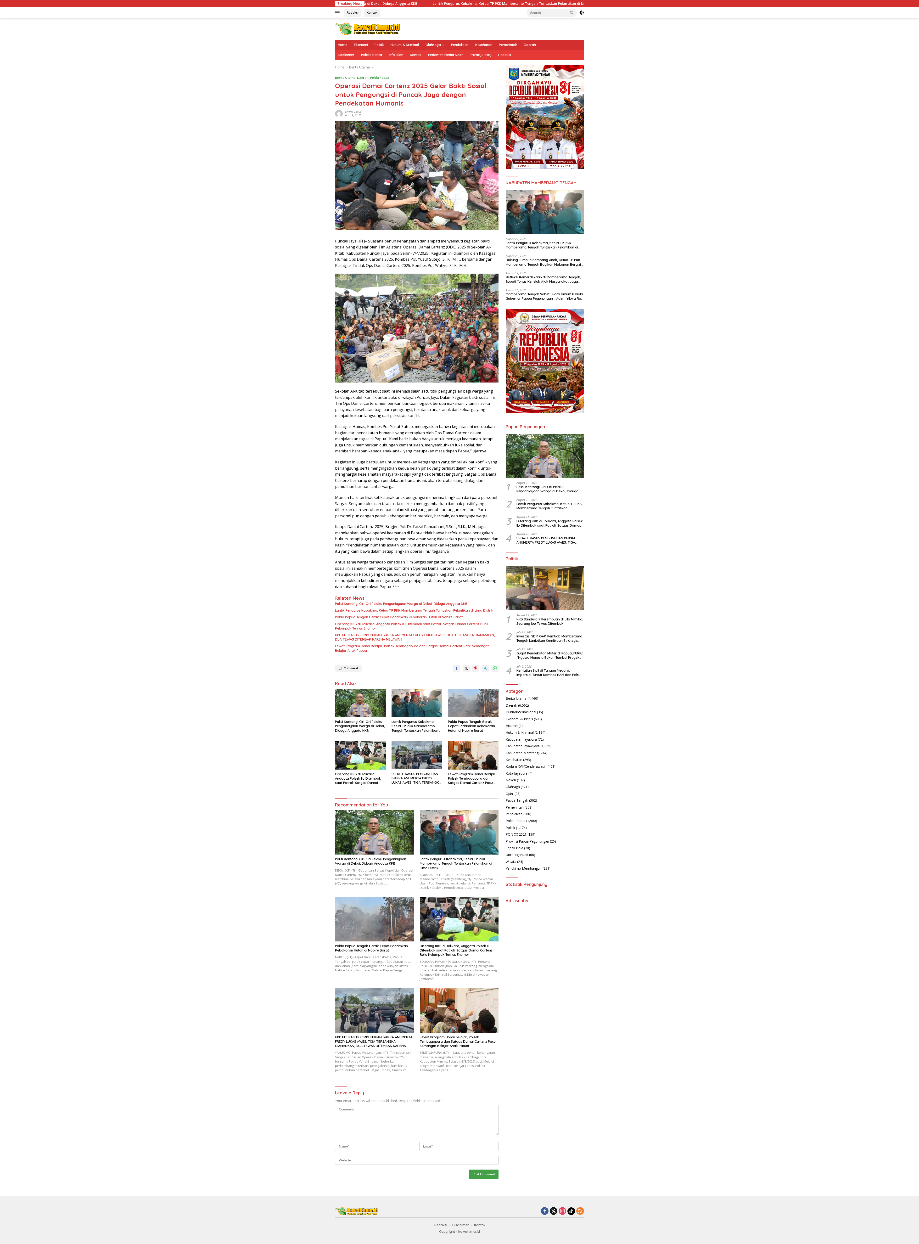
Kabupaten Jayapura (521, 739)
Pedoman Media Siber (445, 55)
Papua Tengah (517, 800)
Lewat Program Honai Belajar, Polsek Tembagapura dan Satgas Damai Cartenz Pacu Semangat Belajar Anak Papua (412, 648)
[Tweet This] (466, 668)
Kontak (372, 12)
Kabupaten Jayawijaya (523, 746)
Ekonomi (361, 45)
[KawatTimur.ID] (367, 28)
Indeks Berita (371, 55)
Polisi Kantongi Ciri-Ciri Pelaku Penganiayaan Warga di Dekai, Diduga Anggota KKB (401, 604)
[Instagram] (562, 1211)
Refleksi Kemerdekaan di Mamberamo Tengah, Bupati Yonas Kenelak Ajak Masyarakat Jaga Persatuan (543, 279)
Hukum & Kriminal (405, 45)
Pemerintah (508, 45)
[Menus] (338, 13)
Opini (510, 793)
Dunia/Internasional (521, 712)
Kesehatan (483, 45)
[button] (572, 12)
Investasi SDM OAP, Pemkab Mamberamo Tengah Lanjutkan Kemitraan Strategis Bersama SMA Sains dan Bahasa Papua (549, 638)
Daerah (530, 45)
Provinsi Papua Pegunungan (527, 841)
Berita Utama (345, 77)
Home (342, 45)
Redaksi (353, 12)
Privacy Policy (481, 55)
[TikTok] (571, 1211)
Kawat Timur (353, 112)
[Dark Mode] (581, 13)
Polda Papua (379, 77)
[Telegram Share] (485, 668)
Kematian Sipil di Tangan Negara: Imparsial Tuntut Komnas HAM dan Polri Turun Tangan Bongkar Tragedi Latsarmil (549, 672)
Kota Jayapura (516, 773)
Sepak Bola (514, 848)
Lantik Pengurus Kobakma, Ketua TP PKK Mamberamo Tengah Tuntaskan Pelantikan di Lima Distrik (382, 3)
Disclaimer (346, 55)
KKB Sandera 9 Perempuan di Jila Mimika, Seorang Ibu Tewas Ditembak (549, 621)
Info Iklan (396, 55)
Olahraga (433, 45)
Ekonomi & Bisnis (519, 719)
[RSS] (580, 1211)
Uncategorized (517, 854)
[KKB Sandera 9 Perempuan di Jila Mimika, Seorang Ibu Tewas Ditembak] (545, 588)
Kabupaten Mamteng (522, 753)
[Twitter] (553, 1211)
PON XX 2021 (516, 834)
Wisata (511, 861)
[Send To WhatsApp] (495, 668)
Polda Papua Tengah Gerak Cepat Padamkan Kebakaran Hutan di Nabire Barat (548, 3)
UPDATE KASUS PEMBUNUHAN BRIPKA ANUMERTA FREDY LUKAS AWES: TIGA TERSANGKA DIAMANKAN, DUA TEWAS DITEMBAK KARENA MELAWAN (415, 637)
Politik (379, 45)
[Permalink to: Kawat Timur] (339, 113)
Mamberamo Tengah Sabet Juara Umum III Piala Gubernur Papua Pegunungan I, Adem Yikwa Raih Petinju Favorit (545, 296)
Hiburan (512, 725)
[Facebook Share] (456, 668)
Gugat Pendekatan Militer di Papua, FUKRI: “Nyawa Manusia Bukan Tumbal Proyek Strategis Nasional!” (549, 655)
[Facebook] (545, 1211)
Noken (511, 780)
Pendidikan (460, 45)
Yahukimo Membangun (524, 868)
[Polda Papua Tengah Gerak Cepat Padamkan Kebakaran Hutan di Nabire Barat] (473, 703)
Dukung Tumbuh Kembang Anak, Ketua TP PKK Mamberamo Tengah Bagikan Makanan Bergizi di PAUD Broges (543, 262)
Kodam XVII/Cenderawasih (526, 766)
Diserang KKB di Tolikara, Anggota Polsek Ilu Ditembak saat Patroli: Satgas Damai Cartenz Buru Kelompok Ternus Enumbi (411, 626)
